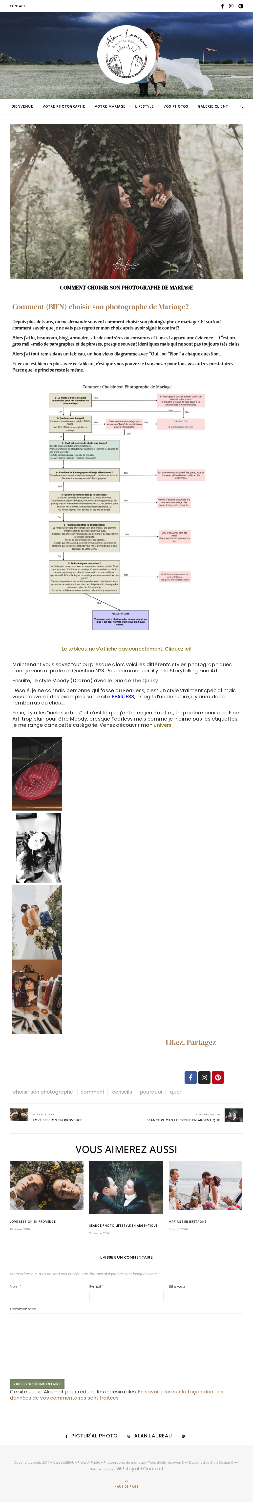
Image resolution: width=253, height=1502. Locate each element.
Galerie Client (213, 106)
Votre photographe (64, 106)
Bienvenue (22, 106)
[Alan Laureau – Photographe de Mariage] (126, 54)
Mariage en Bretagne (187, 1222)
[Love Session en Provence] (19, 1114)
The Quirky (145, 680)
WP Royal (127, 1468)
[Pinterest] (218, 1077)
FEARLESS (123, 696)
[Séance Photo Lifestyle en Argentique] (234, 1115)
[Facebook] (191, 1077)
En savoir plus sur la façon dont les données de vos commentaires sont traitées (116, 1394)
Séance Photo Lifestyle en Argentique (123, 1225)
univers (162, 725)
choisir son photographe (43, 1092)
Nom (15, 1286)
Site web (177, 1286)
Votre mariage (110, 106)
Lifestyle (144, 106)
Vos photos (176, 106)
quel (175, 1092)
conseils (122, 1092)
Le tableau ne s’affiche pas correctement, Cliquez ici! (126, 648)
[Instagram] (204, 1077)
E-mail (96, 1286)
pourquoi (151, 1092)
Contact (17, 6)
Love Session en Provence (33, 1222)
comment (93, 1092)
